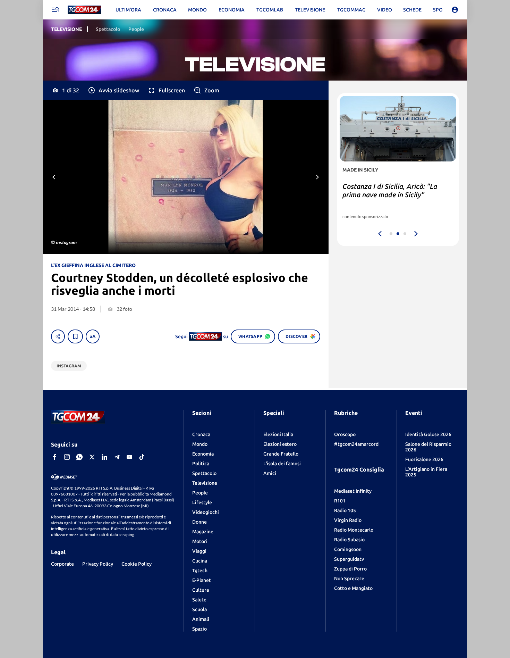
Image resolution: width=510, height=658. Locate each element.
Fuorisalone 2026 (424, 459)
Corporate (62, 564)
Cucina (199, 561)
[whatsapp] (79, 456)
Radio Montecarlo (353, 530)
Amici (269, 473)
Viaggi (199, 551)
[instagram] (66, 456)
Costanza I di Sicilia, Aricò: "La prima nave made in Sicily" (389, 190)
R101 (340, 500)
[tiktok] (141, 456)
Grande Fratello (280, 454)
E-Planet (201, 580)
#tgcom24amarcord (356, 444)
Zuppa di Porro (350, 569)
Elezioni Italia (278, 434)
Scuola (199, 609)
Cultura (200, 590)
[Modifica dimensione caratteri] (93, 336)
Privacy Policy (97, 564)
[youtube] (129, 456)
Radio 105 (345, 510)
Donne (199, 522)
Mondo (199, 444)
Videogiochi (205, 512)
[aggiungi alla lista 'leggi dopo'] (75, 336)
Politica (200, 463)
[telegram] (116, 456)
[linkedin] (104, 456)
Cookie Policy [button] (136, 564)
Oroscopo (345, 434)
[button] (113, 90)
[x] (91, 456)
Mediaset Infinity (353, 491)
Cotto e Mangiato (353, 588)
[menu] (55, 10)
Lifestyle (202, 502)
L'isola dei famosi (282, 463)
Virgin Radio (348, 520)
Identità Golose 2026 (428, 434)
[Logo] (84, 10)
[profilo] (454, 10)
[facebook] (54, 456)
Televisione (204, 483)
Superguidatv (349, 559)
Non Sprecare (349, 578)
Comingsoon (348, 549)
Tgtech (199, 570)
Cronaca (201, 434)
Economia (203, 454)
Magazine (202, 531)
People (200, 492)
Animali (200, 619)
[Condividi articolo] (58, 336)
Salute (199, 599)
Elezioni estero (280, 444)
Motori (199, 541)
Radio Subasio (349, 539)
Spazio (199, 629)
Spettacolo (204, 473)
